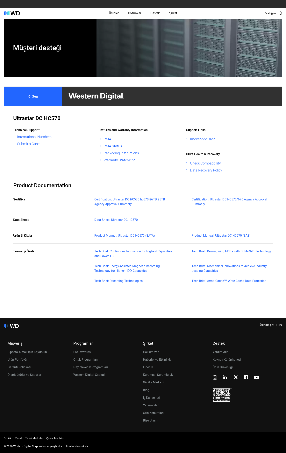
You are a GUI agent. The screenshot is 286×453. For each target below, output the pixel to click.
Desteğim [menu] (270, 13)
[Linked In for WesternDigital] (225, 377)
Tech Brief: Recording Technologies (118, 281)
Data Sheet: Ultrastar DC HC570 (116, 220)
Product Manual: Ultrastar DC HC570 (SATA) (124, 235)
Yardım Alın (220, 352)
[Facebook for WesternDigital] (246, 377)
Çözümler (134, 13)
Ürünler (114, 13)
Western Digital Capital (89, 375)
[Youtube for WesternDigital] (256, 377)
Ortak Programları (85, 359)
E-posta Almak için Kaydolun (27, 352)
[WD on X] (236, 377)
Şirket (173, 13)
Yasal (18, 438)
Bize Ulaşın (150, 420)
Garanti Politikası (19, 367)
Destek (155, 13)
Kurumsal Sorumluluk (158, 375)
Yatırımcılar (151, 405)
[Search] (280, 13)
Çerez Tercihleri (55, 438)
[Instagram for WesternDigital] (215, 377)
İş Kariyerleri (151, 398)
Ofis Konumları (153, 413)
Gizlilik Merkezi (153, 382)
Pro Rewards (82, 352)
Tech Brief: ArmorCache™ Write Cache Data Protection (229, 281)
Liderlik (148, 367)
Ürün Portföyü (17, 359)
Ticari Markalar (34, 438)
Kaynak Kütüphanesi (227, 359)
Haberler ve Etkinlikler (157, 359)
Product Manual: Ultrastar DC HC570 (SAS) (221, 235)
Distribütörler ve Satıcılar (24, 375)
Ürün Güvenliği (223, 367)
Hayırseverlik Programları (90, 367)
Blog (146, 390)
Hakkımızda (151, 352)
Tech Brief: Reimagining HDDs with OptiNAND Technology (231, 251)
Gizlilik (7, 438)
